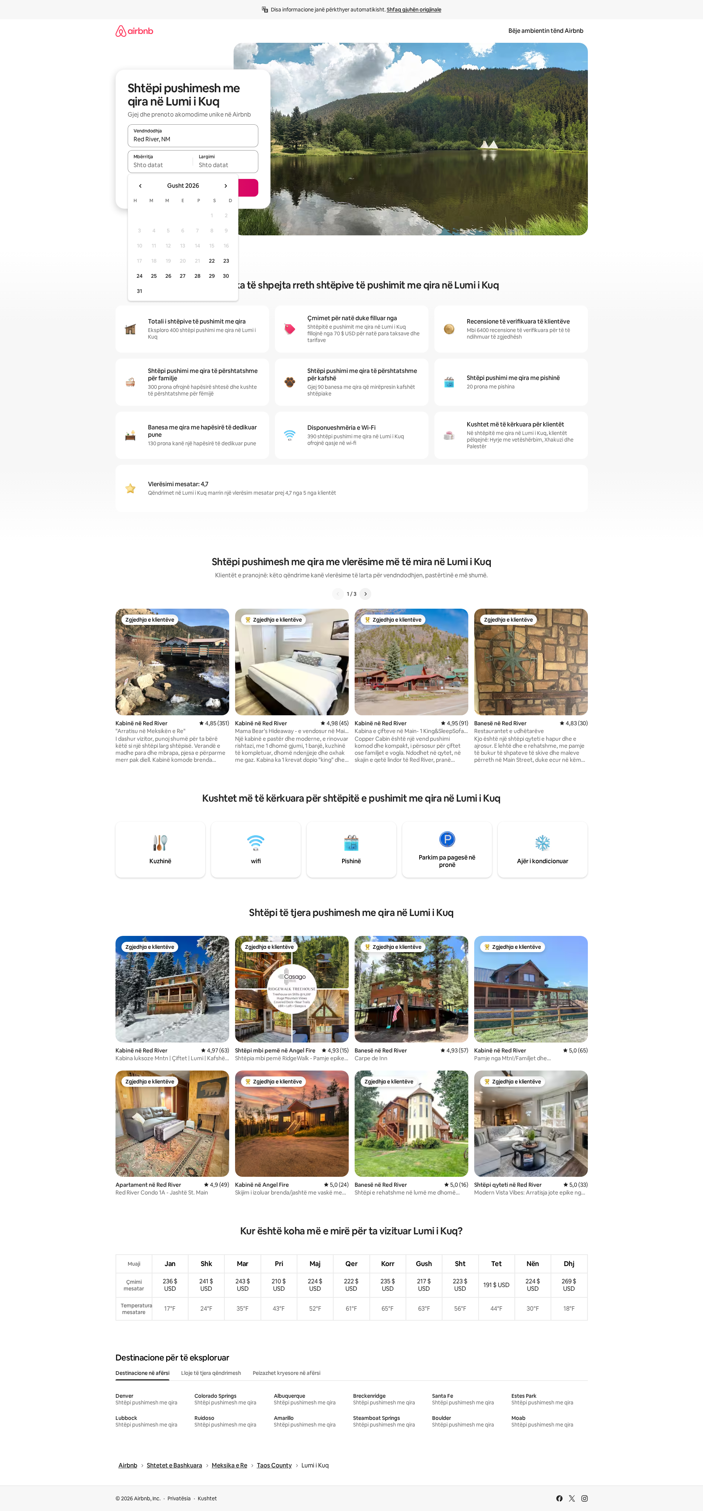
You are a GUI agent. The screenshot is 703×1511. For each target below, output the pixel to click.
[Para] (365, 594)
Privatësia (179, 1498)
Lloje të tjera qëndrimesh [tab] (211, 1373)
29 (212, 276)
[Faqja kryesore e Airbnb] (134, 30)
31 (139, 291)
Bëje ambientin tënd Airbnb (546, 31)
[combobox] (193, 139)
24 (139, 276)
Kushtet (207, 1498)
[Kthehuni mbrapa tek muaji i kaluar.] (140, 186)
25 (154, 276)
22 (212, 260)
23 (226, 260)
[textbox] (160, 164)
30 (226, 276)
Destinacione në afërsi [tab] (142, 1373)
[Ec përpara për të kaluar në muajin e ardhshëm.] (225, 186)
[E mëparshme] (338, 594)
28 (197, 276)
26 (168, 276)
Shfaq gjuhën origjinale (414, 9)
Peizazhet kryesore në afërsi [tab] (286, 1373)
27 (183, 276)
